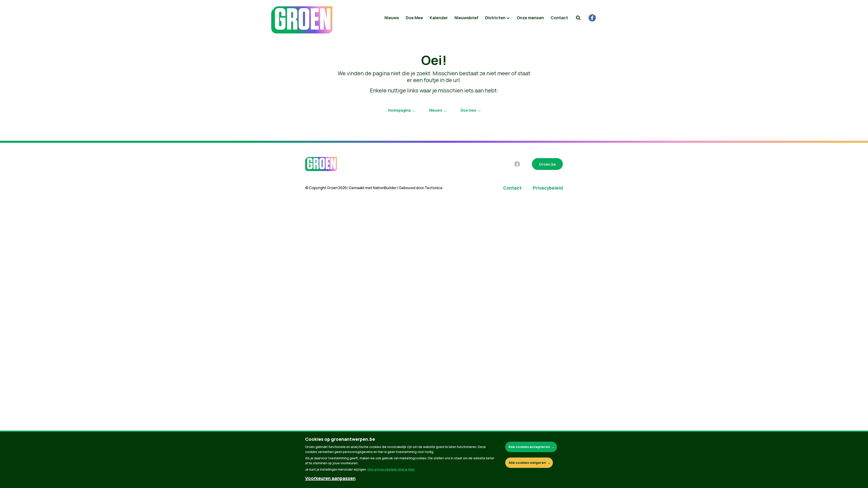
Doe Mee (414, 17)
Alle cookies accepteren (529, 446)
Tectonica (433, 187)
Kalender (439, 17)
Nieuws (391, 17)
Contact (559, 17)
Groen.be (547, 164)
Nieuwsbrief (466, 17)
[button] (578, 18)
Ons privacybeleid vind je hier (391, 469)
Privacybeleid (548, 188)
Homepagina (399, 110)
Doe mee (468, 110)
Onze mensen (530, 17)
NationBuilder (384, 187)
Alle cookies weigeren (527, 462)
